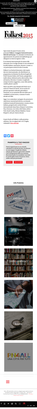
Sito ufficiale (15, 123)
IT (28, 405)
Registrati (18, 162)
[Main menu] (7, 382)
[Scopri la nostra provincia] (20, 403)
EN (34, 405)
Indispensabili (19, 19)
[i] (24, 19)
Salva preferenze (12, 23)
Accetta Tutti (19, 25)
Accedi (9, 162)
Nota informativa (18, 395)
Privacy (31, 394)
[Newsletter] (24, 403)
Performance (19, 21)
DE (31, 405)
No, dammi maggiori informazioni (18, 16)
